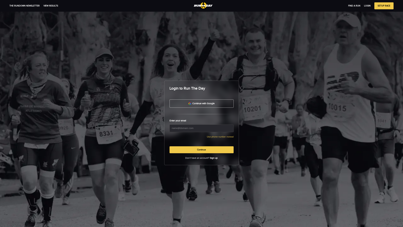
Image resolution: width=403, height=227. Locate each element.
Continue (201, 149)
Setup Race (384, 6)
